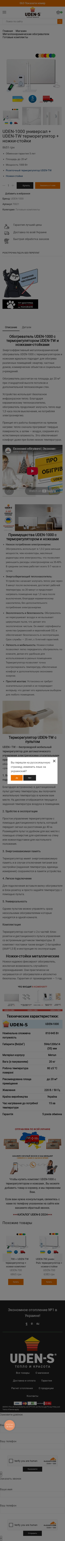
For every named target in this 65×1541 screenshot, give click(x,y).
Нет (29, 778)
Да (17, 778)
